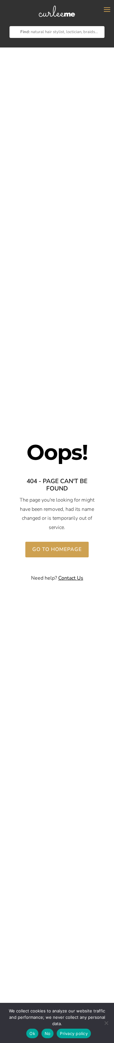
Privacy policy (74, 1033)
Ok (32, 1033)
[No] (106, 1023)
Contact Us (70, 578)
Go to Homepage (57, 549)
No (48, 1033)
